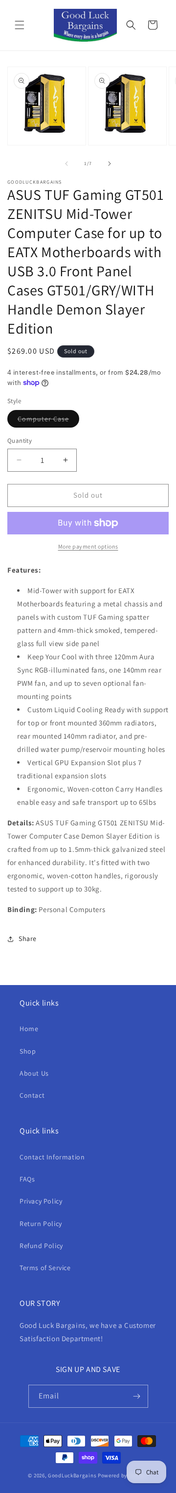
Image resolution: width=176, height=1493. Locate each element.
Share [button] (28, 938)
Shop (28, 1051)
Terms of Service (45, 1267)
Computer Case (48, 421)
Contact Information (52, 1157)
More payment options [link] (88, 546)
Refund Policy (41, 1245)
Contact (32, 1095)
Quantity (19, 440)
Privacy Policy (41, 1201)
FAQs (27, 1179)
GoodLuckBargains (72, 1475)
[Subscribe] (137, 1396)
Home (29, 1028)
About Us (34, 1073)
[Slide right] (109, 163)
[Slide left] (66, 163)
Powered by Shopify (123, 1475)
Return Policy (41, 1223)
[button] (19, 25)
